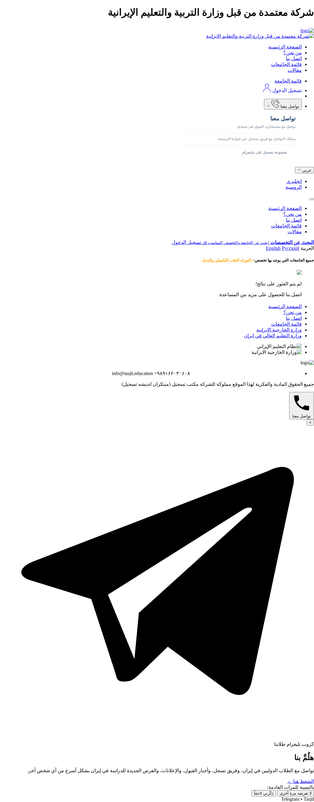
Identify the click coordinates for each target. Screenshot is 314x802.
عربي (306, 170)
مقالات (295, 70)
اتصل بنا (294, 58)
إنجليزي (294, 181)
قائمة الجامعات (286, 64)
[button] (157, 26)
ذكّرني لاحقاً (264, 793)
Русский (290, 248)
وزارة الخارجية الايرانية (279, 329)
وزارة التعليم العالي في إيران (273, 335)
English (273, 248)
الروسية (293, 187)
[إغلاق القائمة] (311, 199)
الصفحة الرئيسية (285, 46)
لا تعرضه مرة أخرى (296, 793)
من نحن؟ (292, 52)
